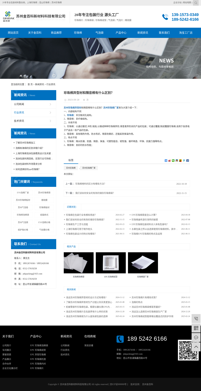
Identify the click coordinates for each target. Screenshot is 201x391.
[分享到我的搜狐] (180, 160)
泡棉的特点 (137, 302)
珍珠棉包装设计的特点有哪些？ (81, 234)
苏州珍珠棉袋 (44, 192)
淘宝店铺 (88, 345)
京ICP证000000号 (118, 384)
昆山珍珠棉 (44, 2)
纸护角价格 (23, 230)
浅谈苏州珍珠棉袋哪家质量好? (146, 307)
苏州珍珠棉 (57, 2)
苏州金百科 (147, 384)
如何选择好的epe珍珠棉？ (28, 169)
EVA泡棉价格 (44, 222)
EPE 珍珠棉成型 (38, 350)
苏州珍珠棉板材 (23, 200)
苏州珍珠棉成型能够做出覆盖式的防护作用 (152, 316)
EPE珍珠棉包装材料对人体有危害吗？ (150, 224)
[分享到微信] (173, 160)
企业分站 (177, 2)
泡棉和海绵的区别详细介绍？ (30, 148)
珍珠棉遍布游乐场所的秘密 (145, 219)
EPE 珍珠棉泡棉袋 (39, 345)
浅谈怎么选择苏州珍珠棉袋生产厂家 (149, 311)
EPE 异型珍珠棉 (38, 354)
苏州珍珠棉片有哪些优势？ (145, 297)
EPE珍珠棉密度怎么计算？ (145, 215)
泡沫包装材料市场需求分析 (29, 164)
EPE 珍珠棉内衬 (38, 364)
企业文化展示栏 (10, 368)
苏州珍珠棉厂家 (88, 168)
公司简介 (6, 345)
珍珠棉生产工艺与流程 (77, 224)
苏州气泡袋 (23, 222)
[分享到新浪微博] (169, 160)
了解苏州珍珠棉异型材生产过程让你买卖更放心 (89, 302)
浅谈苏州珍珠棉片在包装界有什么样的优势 (87, 311)
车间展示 (6, 350)
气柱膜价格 (44, 230)
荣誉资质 (6, 354)
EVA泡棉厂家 (23, 192)
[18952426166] (196, 318)
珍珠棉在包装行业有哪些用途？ (81, 215)
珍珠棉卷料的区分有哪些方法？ (90, 184)
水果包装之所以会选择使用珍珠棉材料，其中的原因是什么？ (161, 229)
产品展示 (6, 359)
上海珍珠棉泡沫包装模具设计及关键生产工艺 (35, 153)
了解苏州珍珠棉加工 (25, 143)
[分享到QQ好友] (177, 160)
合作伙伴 (6, 364)
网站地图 (187, 2)
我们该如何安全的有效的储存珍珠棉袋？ (95, 193)
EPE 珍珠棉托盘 (38, 359)
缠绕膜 (44, 200)
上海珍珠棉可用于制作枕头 (79, 229)
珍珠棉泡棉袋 (23, 215)
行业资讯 (50, 84)
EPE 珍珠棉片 (37, 368)
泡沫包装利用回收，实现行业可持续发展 (35, 158)
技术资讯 (19, 121)
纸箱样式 (44, 215)
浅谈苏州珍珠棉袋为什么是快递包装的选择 (87, 316)
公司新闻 (19, 104)
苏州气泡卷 (23, 207)
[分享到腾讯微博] (184, 160)
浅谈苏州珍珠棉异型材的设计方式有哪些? (86, 297)
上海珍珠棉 (32, 2)
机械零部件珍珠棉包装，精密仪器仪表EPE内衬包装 (91, 307)
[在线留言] (196, 337)
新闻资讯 (39, 84)
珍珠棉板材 (44, 207)
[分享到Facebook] (187, 160)
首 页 (30, 84)
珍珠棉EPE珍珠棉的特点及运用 (147, 234)
